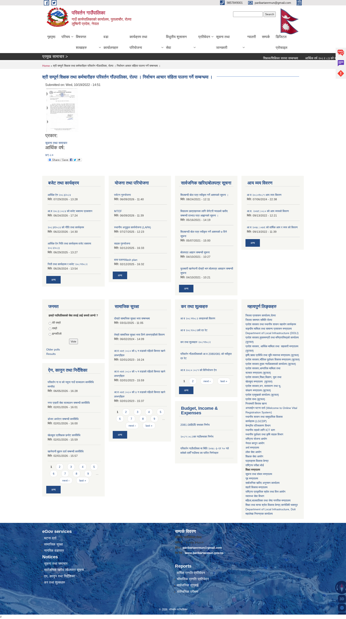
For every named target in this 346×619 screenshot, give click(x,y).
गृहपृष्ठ (51, 37)
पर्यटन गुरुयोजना (122, 194)
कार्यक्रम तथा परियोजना (138, 42)
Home (46, 65)
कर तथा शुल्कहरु (54, 582)
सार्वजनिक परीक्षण (187, 592)
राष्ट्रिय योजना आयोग (256, 438)
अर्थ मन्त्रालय (252, 447)
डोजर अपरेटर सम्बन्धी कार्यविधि (63, 419)
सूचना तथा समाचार (56, 143)
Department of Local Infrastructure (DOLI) (272, 333)
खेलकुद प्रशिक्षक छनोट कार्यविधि (64, 435)
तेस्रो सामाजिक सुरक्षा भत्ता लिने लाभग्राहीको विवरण (139, 334)
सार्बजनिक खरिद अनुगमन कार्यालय (262, 482)
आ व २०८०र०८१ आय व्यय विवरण (264, 194)
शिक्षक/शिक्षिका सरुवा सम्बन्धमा (268, 58)
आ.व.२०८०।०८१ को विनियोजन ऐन (198, 370)
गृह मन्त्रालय (251, 478)
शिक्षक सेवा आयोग (254, 456)
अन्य (53, 279)
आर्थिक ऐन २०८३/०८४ (59, 194)
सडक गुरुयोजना (122, 243)
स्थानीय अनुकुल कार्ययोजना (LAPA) (132, 227)
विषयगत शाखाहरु (81, 42)
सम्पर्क (266, 37)
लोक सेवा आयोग (253, 452)
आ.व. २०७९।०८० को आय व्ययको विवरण (268, 211)
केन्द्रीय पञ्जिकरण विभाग (258, 425)
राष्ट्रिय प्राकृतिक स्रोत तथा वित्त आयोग (265, 491)
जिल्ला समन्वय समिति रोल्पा (259, 319)
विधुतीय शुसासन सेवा (176, 42)
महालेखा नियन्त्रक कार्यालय (259, 513)
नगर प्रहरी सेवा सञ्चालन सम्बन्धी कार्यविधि (69, 402)
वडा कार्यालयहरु (111, 42)
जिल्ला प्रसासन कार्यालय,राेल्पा (260, 315)
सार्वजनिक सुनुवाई (187, 585)
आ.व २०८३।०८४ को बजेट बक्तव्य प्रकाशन (70, 211)
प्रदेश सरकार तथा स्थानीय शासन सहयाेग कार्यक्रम (270, 324)
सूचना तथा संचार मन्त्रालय (258, 474)
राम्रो (54, 328)
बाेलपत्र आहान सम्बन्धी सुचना (195, 252)
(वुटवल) (295, 355)
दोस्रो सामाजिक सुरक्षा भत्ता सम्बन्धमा (132, 318)
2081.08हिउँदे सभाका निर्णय (195, 424)
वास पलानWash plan (125, 259)
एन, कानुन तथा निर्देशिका (59, 576)
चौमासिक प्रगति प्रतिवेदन (193, 579)
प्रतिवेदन (204, 37)
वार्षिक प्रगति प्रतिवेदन (191, 573)
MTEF (118, 211)
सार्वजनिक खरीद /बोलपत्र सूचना (64, 570)
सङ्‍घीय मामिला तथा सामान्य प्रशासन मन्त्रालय (268, 328)
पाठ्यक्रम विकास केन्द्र (257, 460)
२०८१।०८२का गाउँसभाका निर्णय (196, 436)
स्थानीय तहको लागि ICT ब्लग (260, 430)
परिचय (65, 37)
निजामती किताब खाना (256, 403)
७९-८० (49, 155)
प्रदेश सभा (251, 399)
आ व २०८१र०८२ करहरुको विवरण (197, 318)
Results (51, 353)
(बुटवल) (267, 372)
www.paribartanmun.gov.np (204, 553)
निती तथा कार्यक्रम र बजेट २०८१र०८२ (68, 264)
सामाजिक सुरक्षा (53, 544)
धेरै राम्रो (56, 322)
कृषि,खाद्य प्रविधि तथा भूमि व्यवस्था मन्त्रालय (267, 355)
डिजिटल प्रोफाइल (281, 42)
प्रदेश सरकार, (252, 363)
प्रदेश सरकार (252, 346)
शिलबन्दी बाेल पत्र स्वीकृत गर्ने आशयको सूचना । (204, 194)
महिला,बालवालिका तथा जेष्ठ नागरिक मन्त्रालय (268, 500)
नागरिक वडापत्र (54, 551)
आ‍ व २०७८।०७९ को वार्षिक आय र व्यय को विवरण (272, 227)
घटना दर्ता (50, 538)
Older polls (53, 349)
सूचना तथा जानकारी (223, 42)
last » (82, 480)
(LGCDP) (261, 421)
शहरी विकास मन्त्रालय (256, 487)
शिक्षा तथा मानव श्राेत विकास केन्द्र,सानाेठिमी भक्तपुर (271, 504)
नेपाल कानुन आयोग (254, 443)
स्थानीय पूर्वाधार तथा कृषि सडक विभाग (264, 434)
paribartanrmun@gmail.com (202, 547)
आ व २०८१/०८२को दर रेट (193, 330)
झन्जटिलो (56, 333)
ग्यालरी (251, 37)
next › (65, 480)
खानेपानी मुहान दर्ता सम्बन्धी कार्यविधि (65, 451)
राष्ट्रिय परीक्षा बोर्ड (254, 465)
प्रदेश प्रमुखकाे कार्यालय (258, 394)
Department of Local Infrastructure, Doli (270, 509)
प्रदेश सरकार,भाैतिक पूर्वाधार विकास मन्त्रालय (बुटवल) (272, 359)
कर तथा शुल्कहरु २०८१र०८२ (195, 342)
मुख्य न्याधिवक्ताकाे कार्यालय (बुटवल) (278, 363)
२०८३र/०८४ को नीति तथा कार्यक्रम (66, 227)
